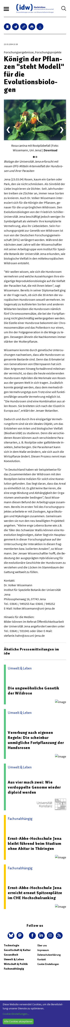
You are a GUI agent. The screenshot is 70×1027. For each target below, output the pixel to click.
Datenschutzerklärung (49, 954)
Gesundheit (11, 955)
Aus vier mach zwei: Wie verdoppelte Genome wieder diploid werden (34, 787)
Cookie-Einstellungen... (16, 1014)
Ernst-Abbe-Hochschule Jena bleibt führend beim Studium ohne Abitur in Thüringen (35, 843)
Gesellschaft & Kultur (17, 950)
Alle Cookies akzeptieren (18, 1021)
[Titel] (7, 26)
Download (50, 150)
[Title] (23, 26)
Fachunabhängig (14, 969)
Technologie (11, 945)
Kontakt (41, 959)
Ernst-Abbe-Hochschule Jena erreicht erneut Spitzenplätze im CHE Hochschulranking (35, 893)
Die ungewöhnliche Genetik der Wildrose (33, 690)
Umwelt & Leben (14, 959)
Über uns (42, 945)
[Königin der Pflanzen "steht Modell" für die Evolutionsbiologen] (15, 26)
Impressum (43, 950)
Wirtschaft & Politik (16, 964)
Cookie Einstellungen (48, 964)
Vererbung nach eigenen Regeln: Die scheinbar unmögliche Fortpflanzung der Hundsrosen (36, 740)
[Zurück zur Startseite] (35, 8)
